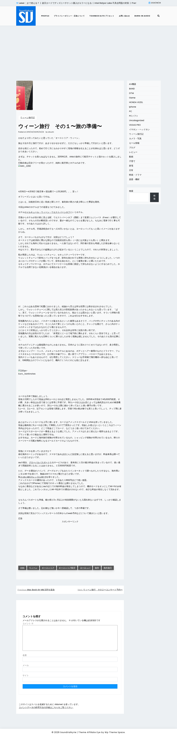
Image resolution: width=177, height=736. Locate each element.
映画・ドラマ (135, 174)
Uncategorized (136, 120)
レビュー (133, 152)
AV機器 (132, 84)
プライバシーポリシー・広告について (69, 16)
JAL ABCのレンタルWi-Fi (34, 477)
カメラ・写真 (135, 138)
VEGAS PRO (135, 124)
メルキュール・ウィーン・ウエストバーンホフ (48, 212)
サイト (26, 675)
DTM (131, 93)
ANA (22, 567)
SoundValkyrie (68, 732)
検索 (131, 191)
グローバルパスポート (39, 462)
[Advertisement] (88, 50)
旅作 (97, 567)
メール (26, 665)
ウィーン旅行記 (27, 117)
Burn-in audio (142, 16)
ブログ (132, 147)
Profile (45, 16)
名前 (25, 655)
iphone (132, 106)
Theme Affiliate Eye (89, 732)
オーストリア (48, 567)
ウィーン (33, 567)
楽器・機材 (134, 179)
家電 (131, 165)
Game (132, 97)
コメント (28, 623)
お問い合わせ (124, 16)
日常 (131, 170)
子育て (132, 161)
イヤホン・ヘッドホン (139, 129)
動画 (131, 156)
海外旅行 (108, 567)
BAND (132, 88)
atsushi (51, 132)
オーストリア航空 (67, 567)
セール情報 (134, 143)
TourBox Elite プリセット (101, 16)
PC (130, 111)
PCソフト (133, 115)
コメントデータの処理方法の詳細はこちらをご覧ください (46, 707)
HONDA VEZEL (136, 102)
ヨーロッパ (85, 567)
